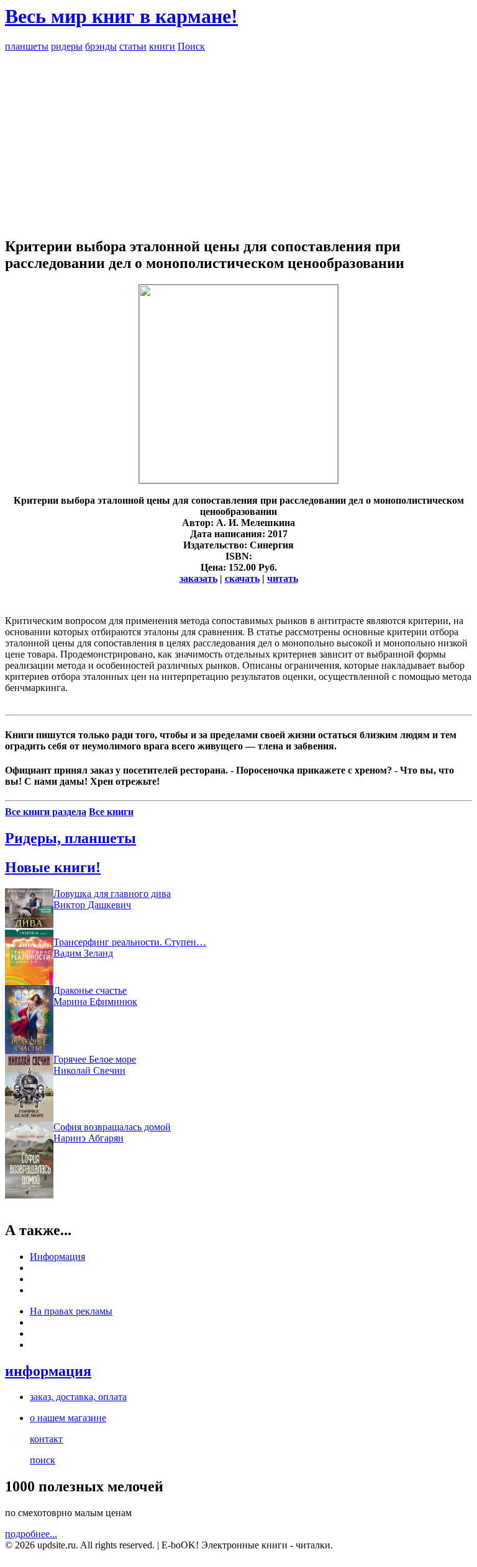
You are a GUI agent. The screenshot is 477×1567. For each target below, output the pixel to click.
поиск (42, 1460)
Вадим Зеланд (83, 953)
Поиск (191, 46)
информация (48, 1371)
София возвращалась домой (112, 1127)
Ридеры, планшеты (70, 838)
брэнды (101, 46)
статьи (133, 46)
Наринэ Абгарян (88, 1138)
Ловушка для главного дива (112, 893)
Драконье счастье (90, 990)
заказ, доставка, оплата (78, 1396)
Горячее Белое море (94, 1059)
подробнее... (31, 1534)
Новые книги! (53, 867)
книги (162, 46)
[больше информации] (238, 480)
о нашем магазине (68, 1418)
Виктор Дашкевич (92, 905)
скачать (242, 578)
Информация (57, 1256)
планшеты (26, 46)
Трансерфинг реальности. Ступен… (129, 942)
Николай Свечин (89, 1070)
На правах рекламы (71, 1311)
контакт (46, 1439)
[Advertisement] (238, 139)
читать (282, 578)
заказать (198, 578)
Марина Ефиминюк (95, 1001)
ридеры (67, 46)
